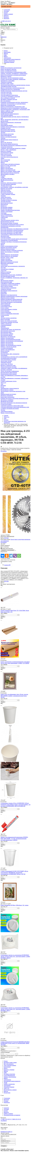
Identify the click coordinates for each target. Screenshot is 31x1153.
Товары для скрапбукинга (8, 349)
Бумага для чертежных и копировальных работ (13, 72)
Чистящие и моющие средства (9, 99)
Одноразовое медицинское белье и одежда (12, 224)
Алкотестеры (4, 217)
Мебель (6, 53)
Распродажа (7, 1092)
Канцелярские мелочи (7, 125)
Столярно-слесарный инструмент (10, 408)
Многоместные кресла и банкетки (10, 172)
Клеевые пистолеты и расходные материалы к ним (14, 398)
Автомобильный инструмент (8, 358)
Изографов (4, 292)
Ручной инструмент (6, 404)
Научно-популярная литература (9, 144)
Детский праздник (6, 201)
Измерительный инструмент (8, 394)
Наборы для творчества (7, 343)
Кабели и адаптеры (6, 272)
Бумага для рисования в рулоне (9, 246)
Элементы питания (6, 289)
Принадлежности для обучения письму (11, 300)
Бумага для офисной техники (9, 70)
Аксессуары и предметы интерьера (10, 164)
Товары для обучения (6, 260)
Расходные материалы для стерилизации (12, 231)
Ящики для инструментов (8, 412)
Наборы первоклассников (8, 249)
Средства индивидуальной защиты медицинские (14, 239)
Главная (6, 415)
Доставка (6, 11)
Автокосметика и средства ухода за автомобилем (14, 356)
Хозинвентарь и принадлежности (10, 388)
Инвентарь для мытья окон (8, 105)
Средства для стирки (6, 93)
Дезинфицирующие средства (8, 86)
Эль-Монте (4, 1120)
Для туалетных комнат (10, 1065)
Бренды (6, 1091)
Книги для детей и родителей (9, 320)
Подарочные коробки (6, 208)
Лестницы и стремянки (7, 400)
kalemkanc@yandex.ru (6, 1131)
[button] (2, 493)
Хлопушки (4, 213)
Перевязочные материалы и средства (11, 226)
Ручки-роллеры (5, 315)
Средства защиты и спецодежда (9, 95)
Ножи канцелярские (6, 135)
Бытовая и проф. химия (10, 1062)
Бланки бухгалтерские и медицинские (11, 67)
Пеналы (3, 253)
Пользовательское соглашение (12, 1115)
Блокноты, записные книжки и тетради (11, 182)
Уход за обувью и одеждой (8, 98)
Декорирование (5, 328)
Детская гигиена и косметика (9, 318)
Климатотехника (5, 273)
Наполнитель (4, 204)
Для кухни (3, 270)
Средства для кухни (6, 92)
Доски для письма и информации (10, 371)
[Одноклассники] (7, 556)
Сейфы (2, 177)
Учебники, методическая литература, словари (13, 148)
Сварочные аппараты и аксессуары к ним (12, 405)
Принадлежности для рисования (9, 254)
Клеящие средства (5, 128)
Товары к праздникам (6, 211)
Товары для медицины (10, 1077)
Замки (2, 392)
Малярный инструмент (7, 401)
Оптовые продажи (6, 6)
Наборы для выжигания (7, 338)
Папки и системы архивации (8, 136)
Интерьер (3, 385)
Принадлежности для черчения (9, 256)
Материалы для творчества (8, 336)
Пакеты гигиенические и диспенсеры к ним (13, 106)
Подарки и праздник (9, 1074)
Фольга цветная (5, 351)
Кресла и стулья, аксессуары (8, 165)
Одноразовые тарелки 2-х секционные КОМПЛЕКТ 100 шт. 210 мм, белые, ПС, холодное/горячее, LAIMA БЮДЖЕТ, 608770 (15, 956)
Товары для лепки (5, 259)
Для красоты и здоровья (7, 269)
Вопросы (6, 17)
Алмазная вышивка (6, 325)
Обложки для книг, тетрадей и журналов (12, 250)
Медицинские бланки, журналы (9, 223)
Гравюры (3, 326)
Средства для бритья (6, 155)
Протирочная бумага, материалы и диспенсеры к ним (15, 109)
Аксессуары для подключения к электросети (13, 266)
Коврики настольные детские (9, 247)
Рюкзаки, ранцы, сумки (7, 257)
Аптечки (3, 218)
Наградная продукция (7, 203)
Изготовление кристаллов (8, 331)
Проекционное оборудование (9, 374)
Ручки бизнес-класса (6, 306)
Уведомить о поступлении (7, 550)
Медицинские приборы (7, 280)
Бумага (6, 50)
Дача (2, 384)
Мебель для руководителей (8, 170)
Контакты (6, 18)
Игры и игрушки (5, 319)
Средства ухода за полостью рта (9, 157)
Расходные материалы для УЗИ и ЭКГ (11, 233)
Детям (5, 1082)
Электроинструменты (6, 411)
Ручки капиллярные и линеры (9, 309)
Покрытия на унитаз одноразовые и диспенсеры (14, 108)
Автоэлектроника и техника (8, 359)
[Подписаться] (17, 1054)
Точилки (3, 138)
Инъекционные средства (7, 221)
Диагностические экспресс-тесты (10, 220)
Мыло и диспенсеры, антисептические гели (12, 88)
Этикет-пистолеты (6, 197)
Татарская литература (6, 147)
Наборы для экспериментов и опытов (11, 345)
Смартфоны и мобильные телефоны (10, 283)
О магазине (7, 9)
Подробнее (4, 451)
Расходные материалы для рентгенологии (12, 230)
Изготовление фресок (6, 335)
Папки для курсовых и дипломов (10, 251)
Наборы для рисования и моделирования (12, 341)
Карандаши (4, 293)
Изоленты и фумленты (7, 395)
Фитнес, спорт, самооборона (8, 149)
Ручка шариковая (5, 305)
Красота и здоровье (9, 1069)
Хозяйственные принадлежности (10, 113)
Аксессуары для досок (7, 364)
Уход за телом (4, 161)
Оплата (6, 12)
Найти (2, 32)
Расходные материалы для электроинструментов (14, 402)
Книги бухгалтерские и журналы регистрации (13, 75)
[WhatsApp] (19, 556)
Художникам (4, 352)
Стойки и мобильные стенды (8, 381)
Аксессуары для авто (6, 361)
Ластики (3, 132)
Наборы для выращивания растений (10, 339)
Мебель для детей (5, 167)
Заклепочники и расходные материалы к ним (13, 391)
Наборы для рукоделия (7, 342)
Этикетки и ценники (6, 82)
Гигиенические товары (7, 152)
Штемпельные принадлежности (9, 139)
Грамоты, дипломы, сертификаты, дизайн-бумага (14, 73)
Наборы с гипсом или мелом (8, 346)
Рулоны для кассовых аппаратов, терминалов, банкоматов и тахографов (13, 80)
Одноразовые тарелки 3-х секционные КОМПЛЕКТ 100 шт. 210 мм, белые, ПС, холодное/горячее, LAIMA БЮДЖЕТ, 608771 (15, 1009)
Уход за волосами (5, 159)
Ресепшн (3, 175)
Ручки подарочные (6, 312)
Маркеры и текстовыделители (9, 295)
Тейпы (2, 158)
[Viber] (15, 556)
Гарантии (6, 1108)
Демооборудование (9, 62)
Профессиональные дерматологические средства (14, 90)
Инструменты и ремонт (10, 1089)
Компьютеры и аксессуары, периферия (11, 274)
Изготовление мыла (6, 332)
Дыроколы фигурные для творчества (11, 329)
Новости (6, 15)
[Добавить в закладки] (15, 550)
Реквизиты (7, 1102)
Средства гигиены (6, 237)
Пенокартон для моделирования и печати (12, 78)
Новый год (4, 205)
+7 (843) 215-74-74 (16, 1119)
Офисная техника (5, 190)
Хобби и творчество (9, 60)
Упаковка (3, 195)
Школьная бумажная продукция (9, 262)
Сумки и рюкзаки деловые (8, 194)
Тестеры (3, 410)
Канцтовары (7, 52)
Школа (5, 56)
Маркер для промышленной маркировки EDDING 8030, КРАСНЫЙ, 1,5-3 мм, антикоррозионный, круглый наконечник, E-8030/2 (14, 838)
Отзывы (6, 1101)
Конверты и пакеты (6, 76)
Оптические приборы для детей (9, 322)
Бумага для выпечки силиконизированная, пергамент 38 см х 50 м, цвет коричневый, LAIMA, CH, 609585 (15, 662)
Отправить (3, 1146)
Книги (5, 1068)
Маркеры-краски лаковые (8, 297)
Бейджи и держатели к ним (8, 365)
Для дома (3, 267)
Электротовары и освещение (8, 287)
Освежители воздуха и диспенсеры (10, 89)
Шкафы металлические (7, 180)
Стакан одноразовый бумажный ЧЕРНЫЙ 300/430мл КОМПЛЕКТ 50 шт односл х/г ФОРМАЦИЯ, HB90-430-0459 (15, 1043)
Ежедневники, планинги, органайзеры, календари (14, 187)
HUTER (6, 538)
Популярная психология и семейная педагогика (14, 145)
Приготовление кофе (6, 282)
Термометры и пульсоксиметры (9, 240)
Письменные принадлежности (12, 59)
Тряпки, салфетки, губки (7, 111)
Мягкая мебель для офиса (7, 174)
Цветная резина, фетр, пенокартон (10, 354)
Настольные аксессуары (7, 134)
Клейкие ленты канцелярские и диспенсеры (13, 126)
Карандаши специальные (7, 397)
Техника (6, 420)
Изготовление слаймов (7, 333)
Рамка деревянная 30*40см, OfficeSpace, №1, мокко (14, 905)
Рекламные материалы (7, 193)
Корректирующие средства (8, 131)
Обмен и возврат (8, 14)
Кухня (2, 387)
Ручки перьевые (5, 310)
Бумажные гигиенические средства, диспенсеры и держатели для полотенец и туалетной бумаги (14, 103)
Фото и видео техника (7, 286)
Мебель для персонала (7, 168)
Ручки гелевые (5, 308)
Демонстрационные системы (8, 366)
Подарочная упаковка (6, 207)
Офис (5, 55)
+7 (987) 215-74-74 (6, 21)
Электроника (7, 58)
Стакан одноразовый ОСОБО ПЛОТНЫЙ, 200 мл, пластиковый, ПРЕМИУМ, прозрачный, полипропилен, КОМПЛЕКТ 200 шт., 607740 (14, 873)
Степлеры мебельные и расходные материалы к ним (15, 407)
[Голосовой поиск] (2, 31)
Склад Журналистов (9, 1075)
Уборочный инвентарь (7, 112)
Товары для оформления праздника (10, 210)
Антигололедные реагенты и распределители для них (15, 85)
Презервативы (4, 227)
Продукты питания (6, 191)
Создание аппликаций (7, 348)
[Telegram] (11, 556)
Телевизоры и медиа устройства (9, 285)
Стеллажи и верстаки (6, 178)
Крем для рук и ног (6, 154)
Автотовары (7, 1085)
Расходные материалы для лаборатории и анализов (14, 228)
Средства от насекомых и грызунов (10, 96)
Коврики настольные (6, 188)
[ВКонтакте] (2, 556)
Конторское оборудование (8, 129)
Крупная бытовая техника (8, 276)
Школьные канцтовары (7, 263)
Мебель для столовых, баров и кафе (10, 171)
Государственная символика (8, 184)
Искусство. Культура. (6, 142)
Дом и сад (6, 417)
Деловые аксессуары (6, 185)
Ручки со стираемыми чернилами (10, 313)
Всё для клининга (9, 1064)
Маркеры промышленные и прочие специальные (14, 296)
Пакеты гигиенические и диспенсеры (11, 122)
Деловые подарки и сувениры (9, 200)
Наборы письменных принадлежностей (11, 299)
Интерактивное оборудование (9, 372)
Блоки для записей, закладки (8, 69)
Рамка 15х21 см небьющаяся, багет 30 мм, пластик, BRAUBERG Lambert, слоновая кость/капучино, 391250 (14, 696)
